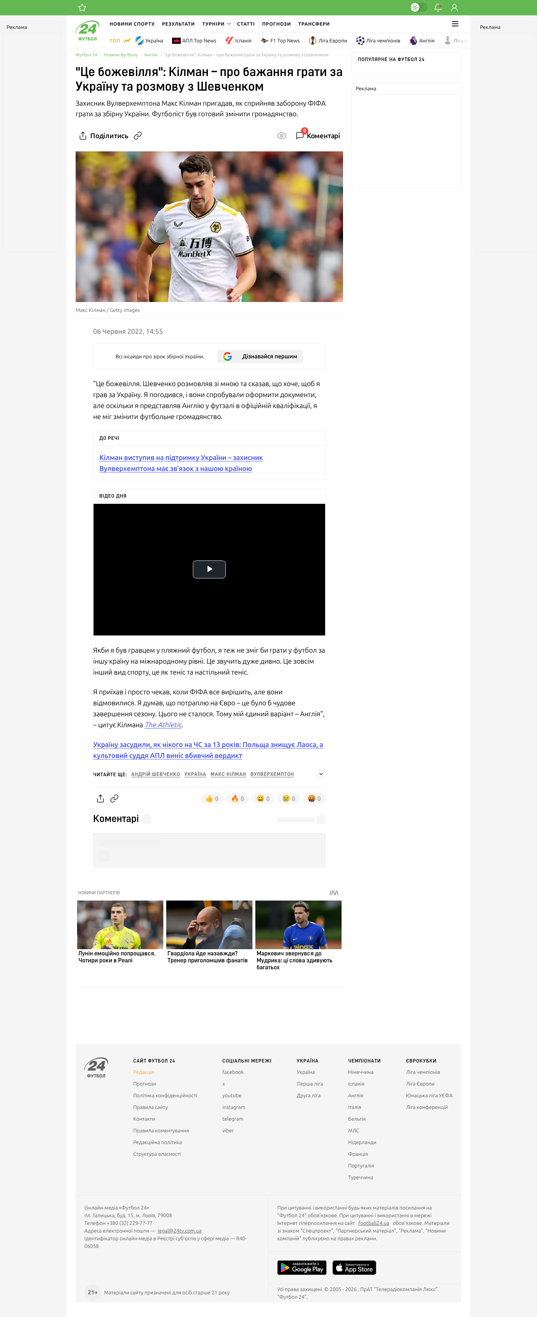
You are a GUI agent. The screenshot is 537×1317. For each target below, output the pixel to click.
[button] (216, 24)
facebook (233, 1072)
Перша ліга (310, 1084)
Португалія (361, 1166)
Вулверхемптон (272, 774)
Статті (246, 24)
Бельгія (357, 1119)
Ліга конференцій (475, 41)
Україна (154, 41)
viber (228, 1130)
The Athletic (163, 725)
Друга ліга (309, 1095)
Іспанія (243, 41)
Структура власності (157, 1154)
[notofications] (438, 7)
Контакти (144, 1119)
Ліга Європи (333, 41)
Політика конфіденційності (165, 1095)
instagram (233, 1107)
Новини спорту (132, 24)
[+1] (82, 7)
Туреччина (360, 1177)
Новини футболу (121, 55)
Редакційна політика (157, 1142)
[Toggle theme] (419, 7)
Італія (354, 1107)
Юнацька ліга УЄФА (429, 1095)
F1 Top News (285, 41)
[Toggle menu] (455, 24)
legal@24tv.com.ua (180, 1231)
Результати (178, 24)
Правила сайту (150, 1107)
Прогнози (276, 24)
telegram (232, 1119)
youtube (231, 1095)
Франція (358, 1154)
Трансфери (314, 24)
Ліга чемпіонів (383, 41)
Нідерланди (362, 1142)
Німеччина (360, 1072)
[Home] (87, 38)
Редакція (144, 1072)
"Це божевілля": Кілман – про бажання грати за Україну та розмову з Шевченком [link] (246, 55)
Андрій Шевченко (156, 774)
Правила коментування (161, 1130)
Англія (427, 41)
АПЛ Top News (199, 41)
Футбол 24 (86, 55)
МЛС (353, 1130)
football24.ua (373, 1223)
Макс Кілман (228, 774)
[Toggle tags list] (321, 774)
